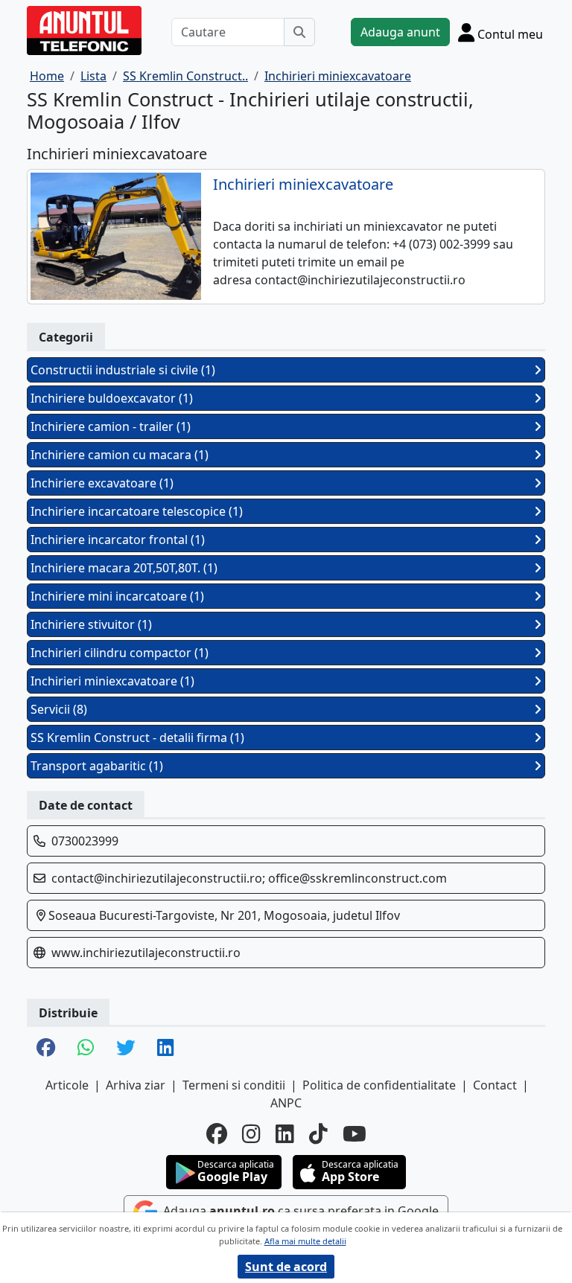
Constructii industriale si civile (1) (123, 370)
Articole (67, 1085)
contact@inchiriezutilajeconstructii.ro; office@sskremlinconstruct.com (249, 878)
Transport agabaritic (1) (97, 766)
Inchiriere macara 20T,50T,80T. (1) (124, 568)
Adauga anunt (400, 32)
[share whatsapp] (86, 1048)
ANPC (286, 1103)
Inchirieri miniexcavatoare (303, 184)
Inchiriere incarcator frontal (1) (118, 539)
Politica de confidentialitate (379, 1085)
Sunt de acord (286, 1266)
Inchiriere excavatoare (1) (102, 483)
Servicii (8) (59, 709)
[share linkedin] (165, 1048)
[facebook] (216, 1133)
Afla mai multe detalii (305, 1241)
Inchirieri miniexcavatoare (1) (112, 681)
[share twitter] (125, 1048)
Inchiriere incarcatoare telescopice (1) (137, 511)
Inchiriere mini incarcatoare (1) (117, 596)
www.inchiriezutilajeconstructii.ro (146, 952)
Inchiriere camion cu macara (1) (120, 455)
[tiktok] (318, 1133)
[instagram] (251, 1133)
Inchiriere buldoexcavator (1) (112, 398)
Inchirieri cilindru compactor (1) (120, 652)
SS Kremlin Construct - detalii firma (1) (137, 737)
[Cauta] (299, 32)
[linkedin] (285, 1133)
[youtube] (354, 1133)
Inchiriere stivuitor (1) (91, 624)
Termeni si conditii (233, 1085)
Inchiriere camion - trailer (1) (111, 426)
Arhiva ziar (135, 1085)
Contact (495, 1085)
